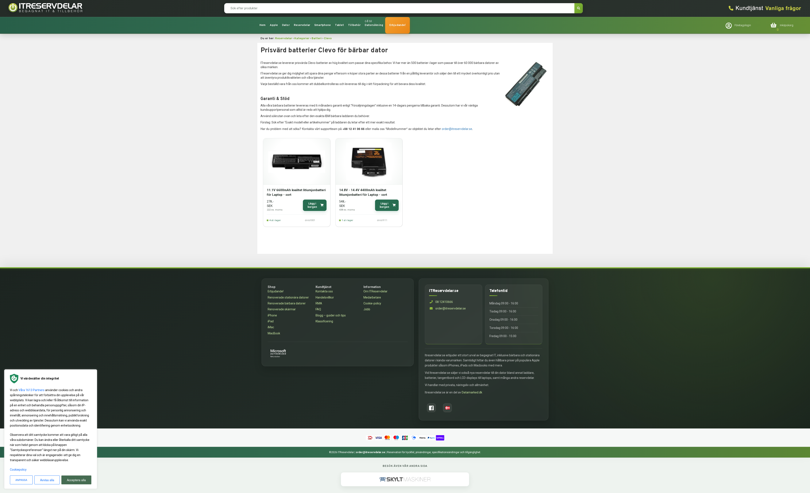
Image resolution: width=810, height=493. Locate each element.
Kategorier (301, 38)
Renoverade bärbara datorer (287, 303)
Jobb (366, 309)
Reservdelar (283, 38)
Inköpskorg (786, 25)
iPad (271, 321)
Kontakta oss (324, 291)
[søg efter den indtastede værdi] (578, 8)
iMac (271, 327)
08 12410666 (444, 302)
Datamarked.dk (472, 392)
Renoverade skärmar (282, 309)
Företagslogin (742, 25)
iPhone (272, 315)
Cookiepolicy (18, 469)
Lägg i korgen (312, 205)
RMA (319, 303)
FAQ (318, 309)
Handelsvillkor (325, 297)
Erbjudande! (397, 25)
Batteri (317, 38)
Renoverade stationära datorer (288, 297)
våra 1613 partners (32, 390)
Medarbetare (372, 297)
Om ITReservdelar (375, 291)
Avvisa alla (47, 480)
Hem (262, 25)
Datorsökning (374, 25)
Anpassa (21, 480)
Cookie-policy (372, 303)
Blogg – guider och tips (331, 315)
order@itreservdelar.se (457, 129)
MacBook (274, 333)
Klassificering (324, 321)
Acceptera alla (76, 480)
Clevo (328, 38)
